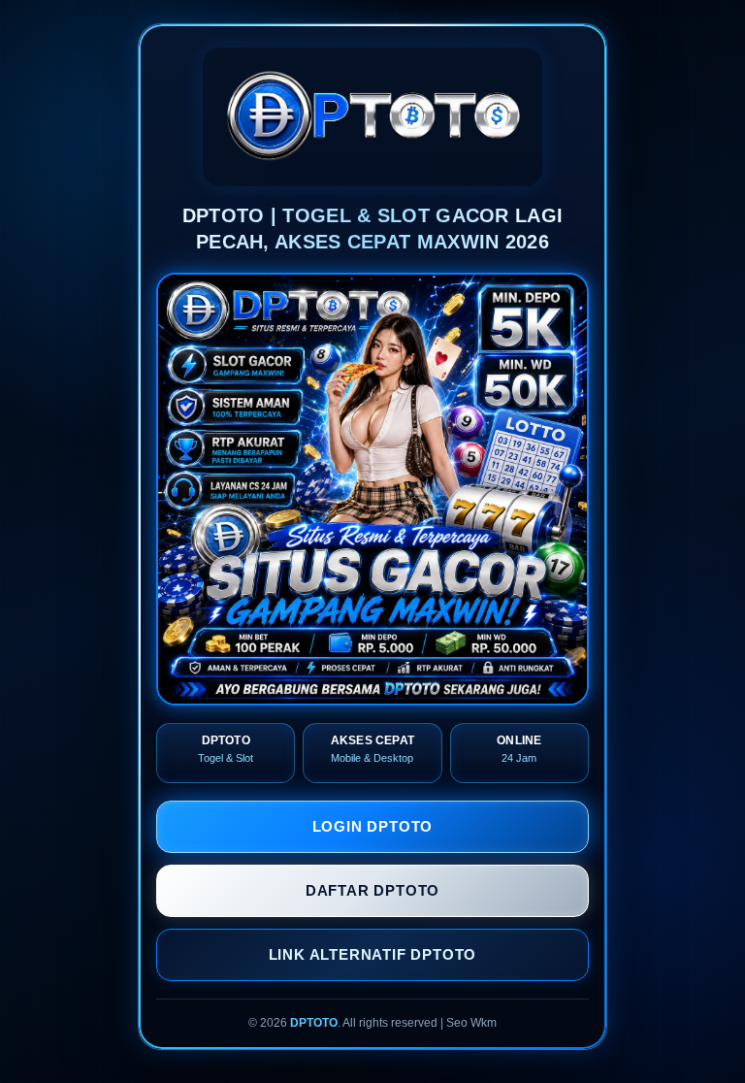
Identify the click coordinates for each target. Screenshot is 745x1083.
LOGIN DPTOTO (373, 826)
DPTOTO (314, 1023)
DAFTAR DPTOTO (372, 890)
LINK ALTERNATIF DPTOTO (373, 954)
